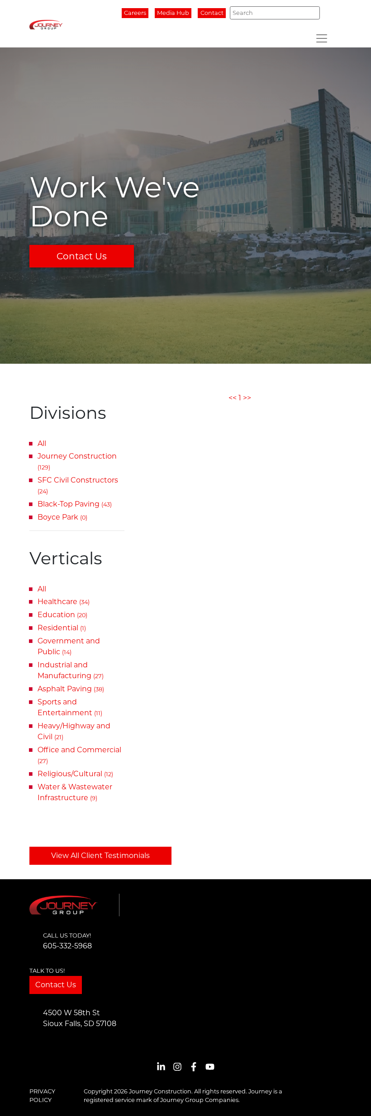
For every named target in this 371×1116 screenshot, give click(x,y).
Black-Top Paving (75, 504)
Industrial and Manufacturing (71, 670)
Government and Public (69, 646)
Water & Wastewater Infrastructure (75, 792)
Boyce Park (62, 517)
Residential (62, 628)
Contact (212, 12)
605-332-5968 (67, 946)
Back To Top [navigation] (351, 1098)
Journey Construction (77, 461)
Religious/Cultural (75, 773)
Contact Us (82, 256)
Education (62, 614)
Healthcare (64, 601)
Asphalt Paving (71, 689)
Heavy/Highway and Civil (74, 731)
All (42, 443)
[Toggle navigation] (321, 38)
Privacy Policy (42, 1095)
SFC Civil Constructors (78, 485)
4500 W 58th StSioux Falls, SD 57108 (79, 1018)
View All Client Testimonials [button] (100, 855)
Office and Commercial (79, 755)
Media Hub (173, 12)
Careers (135, 12)
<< (232, 398)
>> (247, 398)
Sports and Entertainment (70, 707)
